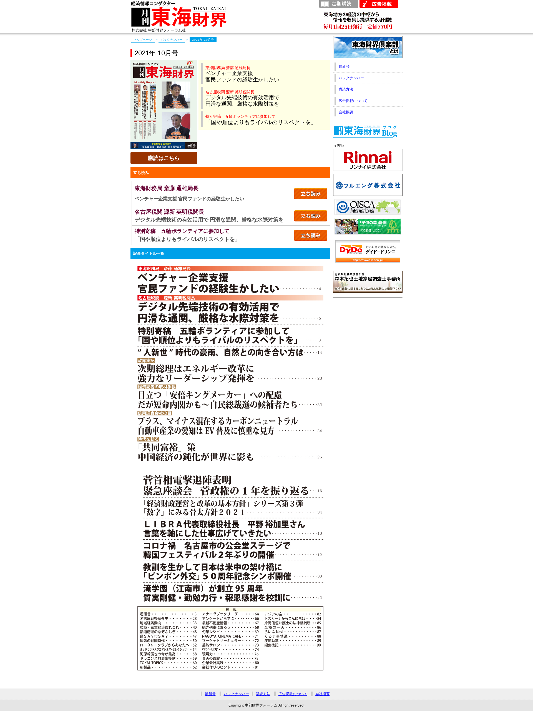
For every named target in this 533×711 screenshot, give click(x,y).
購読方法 (346, 89)
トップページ (143, 39)
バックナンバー (171, 39)
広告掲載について (353, 101)
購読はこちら (164, 158)
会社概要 (346, 112)
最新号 (344, 66)
